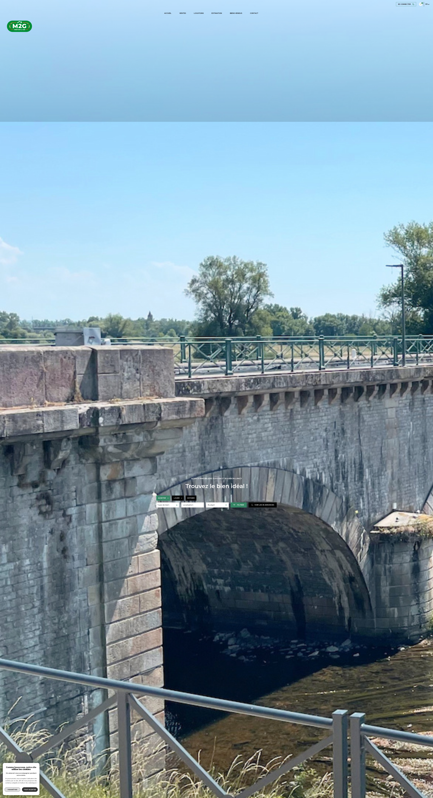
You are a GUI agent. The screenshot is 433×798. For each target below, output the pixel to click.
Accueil (167, 13)
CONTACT (254, 13)
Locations (199, 13)
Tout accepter (30, 790)
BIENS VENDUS (236, 13)
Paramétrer (12, 790)
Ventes (182, 13)
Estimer (191, 498)
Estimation (217, 13)
